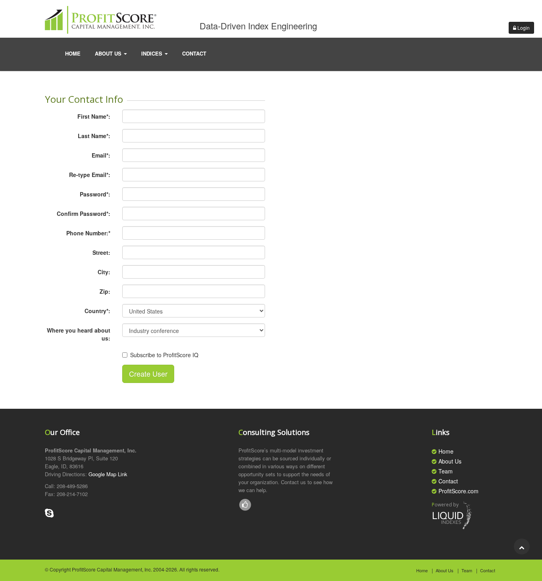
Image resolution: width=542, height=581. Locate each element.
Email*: (101, 155)
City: (104, 272)
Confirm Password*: (83, 213)
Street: (101, 252)
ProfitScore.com (458, 491)
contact (194, 53)
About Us (449, 461)
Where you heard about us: (78, 334)
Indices (152, 53)
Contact (448, 481)
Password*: (95, 194)
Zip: (105, 291)
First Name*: (93, 116)
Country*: (97, 311)
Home (73, 53)
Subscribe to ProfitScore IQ (164, 355)
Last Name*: (94, 136)
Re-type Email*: (89, 175)
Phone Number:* (88, 233)
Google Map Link (107, 474)
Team (445, 471)
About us (109, 53)
